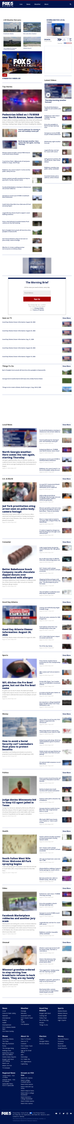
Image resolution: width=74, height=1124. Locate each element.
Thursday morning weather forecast (55, 101)
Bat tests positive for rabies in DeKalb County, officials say (48, 878)
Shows (5, 1036)
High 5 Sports (62, 1020)
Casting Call (43, 1016)
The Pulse (5, 1041)
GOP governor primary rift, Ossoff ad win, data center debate (52, 160)
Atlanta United (62, 1018)
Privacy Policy (39, 308)
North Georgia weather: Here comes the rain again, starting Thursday (29, 142)
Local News (7, 424)
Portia (4, 1046)
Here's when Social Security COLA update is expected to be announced (49, 721)
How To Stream (26, 1039)
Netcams (23, 1013)
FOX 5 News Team (27, 1046)
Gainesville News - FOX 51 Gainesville (8, 1084)
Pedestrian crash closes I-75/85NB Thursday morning (52, 117)
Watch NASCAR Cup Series (27, 1087)
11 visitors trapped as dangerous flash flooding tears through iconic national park (50, 531)
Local (4, 1011)
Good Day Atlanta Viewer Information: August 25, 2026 (18, 331)
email (70, 1113)
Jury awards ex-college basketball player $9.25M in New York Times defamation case (49, 703)
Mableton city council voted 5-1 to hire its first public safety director (16, 170)
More (46, 4)
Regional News (8, 1073)
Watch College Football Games (26, 1081)
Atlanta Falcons (62, 1013)
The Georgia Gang (8, 1048)
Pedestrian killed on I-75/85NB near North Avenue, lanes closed (22, 116)
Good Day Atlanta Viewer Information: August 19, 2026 (18, 356)
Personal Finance (63, 1039)
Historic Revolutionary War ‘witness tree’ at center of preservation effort (47, 960)
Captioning (24, 1064)
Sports (5, 655)
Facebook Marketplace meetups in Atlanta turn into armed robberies (16, 187)
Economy (61, 1041)
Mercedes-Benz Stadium (30, 34)
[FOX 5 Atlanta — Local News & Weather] (8, 4)
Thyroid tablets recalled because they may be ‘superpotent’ (49, 592)
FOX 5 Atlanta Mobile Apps (9, 1028)
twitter (63, 1113)
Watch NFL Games (27, 1078)
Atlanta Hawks (62, 1016)
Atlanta (47, 39)
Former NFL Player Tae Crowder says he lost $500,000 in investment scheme (49, 683)
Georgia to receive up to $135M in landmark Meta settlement (15, 196)
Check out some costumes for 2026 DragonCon (49, 618)
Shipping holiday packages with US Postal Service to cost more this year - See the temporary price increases (50, 581)
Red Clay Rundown (8, 1043)
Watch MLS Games (27, 1103)
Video (4, 888)
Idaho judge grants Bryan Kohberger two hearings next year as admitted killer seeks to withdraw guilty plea (50, 498)
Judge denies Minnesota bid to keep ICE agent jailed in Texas (19, 802)
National (5, 1016)
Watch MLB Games (27, 1084)
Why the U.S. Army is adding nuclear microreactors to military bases (13, 248)
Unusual (5, 942)
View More (67, 318)
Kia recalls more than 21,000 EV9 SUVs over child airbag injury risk (49, 559)
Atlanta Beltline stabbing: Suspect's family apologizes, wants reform (50, 869)
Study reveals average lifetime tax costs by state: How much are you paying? (50, 752)
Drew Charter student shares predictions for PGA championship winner (49, 662)
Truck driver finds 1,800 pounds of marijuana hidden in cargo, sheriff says (16, 162)
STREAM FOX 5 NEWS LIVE (11, 78)
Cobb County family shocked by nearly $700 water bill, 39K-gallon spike (49, 549)
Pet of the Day (43, 1020)
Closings (23, 1011)
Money (5, 714)
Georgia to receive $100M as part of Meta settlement (52, 133)
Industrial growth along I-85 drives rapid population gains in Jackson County (50, 741)
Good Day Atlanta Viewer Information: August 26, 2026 (18, 322)
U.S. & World (7, 479)
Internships (24, 1057)
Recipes (41, 1022)
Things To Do (8, 366)
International (6, 1018)
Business (60, 1043)
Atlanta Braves (62, 1011)
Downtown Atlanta (8, 34)
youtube (56, 1113)
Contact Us (24, 1048)
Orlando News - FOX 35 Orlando (8, 1080)
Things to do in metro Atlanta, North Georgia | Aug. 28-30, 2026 (21, 387)
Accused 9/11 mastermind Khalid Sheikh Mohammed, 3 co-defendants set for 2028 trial (49, 485)
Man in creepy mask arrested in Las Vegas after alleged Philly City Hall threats (49, 520)
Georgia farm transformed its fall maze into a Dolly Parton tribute (22, 379)
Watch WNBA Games (27, 1101)
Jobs (22, 1054)
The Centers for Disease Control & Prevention (10, 48)
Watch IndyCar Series (27, 1091)
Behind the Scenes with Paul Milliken (8, 1053)
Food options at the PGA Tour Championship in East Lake (48, 627)
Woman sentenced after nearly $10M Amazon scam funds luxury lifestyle (16, 153)
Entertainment (6, 1025)
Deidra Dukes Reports (9, 1057)
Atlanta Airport (27, 48)
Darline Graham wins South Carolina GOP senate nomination (49, 790)
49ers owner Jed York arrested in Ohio (49, 672)
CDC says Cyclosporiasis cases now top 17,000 (49, 859)
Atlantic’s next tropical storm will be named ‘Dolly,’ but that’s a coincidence (49, 949)
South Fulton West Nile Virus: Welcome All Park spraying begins (16, 205)
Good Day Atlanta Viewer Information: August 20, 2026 (18, 348)
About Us (25, 1036)
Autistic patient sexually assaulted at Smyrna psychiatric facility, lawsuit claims (16, 179)
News (4, 1008)
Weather (24, 1008)
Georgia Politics (44, 1041)
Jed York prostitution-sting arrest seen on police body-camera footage (15, 239)
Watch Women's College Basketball (26, 1098)
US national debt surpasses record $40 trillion (50, 763)
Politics (5, 772)
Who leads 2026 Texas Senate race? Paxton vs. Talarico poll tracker (48, 820)
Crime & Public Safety (9, 1013)
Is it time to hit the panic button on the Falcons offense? (49, 693)
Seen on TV (7, 318)
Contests (23, 1043)
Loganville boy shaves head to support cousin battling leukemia (16, 213)
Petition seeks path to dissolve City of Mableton (49, 799)
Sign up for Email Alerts (26, 1051)
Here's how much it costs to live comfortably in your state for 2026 (49, 731)
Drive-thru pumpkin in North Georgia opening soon (51, 125)
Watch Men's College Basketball (27, 1094)
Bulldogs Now (6, 1050)
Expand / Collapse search (70, 4)
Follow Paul (43, 1018)
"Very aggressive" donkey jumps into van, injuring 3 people (49, 971)
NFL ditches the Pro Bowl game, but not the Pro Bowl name (18, 685)
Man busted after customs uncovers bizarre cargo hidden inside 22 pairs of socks (48, 990)
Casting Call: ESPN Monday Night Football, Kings (49, 608)
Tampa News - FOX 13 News (8, 1076)
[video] (58, 91)
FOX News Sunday (8, 1031)
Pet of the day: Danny (45, 646)
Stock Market (62, 1046)
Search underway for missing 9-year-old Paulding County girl (29, 130)
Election (42, 1036)
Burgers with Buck (45, 1013)
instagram (67, 1113)
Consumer (6, 542)
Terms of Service (38, 310)
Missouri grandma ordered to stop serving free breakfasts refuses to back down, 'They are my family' (50, 509)
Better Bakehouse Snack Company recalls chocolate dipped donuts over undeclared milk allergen (18, 573)
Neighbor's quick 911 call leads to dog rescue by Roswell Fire (49, 980)
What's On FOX (7, 1065)
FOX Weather (25, 1024)
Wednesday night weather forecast (52, 142)
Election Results (44, 1043)
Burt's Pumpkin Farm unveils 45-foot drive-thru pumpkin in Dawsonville (16, 231)
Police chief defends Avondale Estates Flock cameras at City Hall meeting (15, 222)
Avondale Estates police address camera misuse (51, 176)
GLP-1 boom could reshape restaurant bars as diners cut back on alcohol (49, 569)
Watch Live (5, 1063)
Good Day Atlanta (10, 602)
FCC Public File (25, 1059)
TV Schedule (6, 1068)
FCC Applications (26, 1061)
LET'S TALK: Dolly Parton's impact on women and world (49, 637)
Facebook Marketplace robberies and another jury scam (52, 108)
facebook (59, 1113)
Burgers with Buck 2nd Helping (8, 1060)
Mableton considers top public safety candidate (51, 168)
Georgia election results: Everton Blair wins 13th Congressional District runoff (49, 809)
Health (5, 831)
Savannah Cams (26, 1016)
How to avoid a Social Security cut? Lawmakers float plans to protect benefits (17, 745)
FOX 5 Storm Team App (27, 1019)
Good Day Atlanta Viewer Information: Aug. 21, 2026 (18, 339)
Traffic (23, 1022)
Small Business (62, 1048)
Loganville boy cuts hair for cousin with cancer (51, 151)
